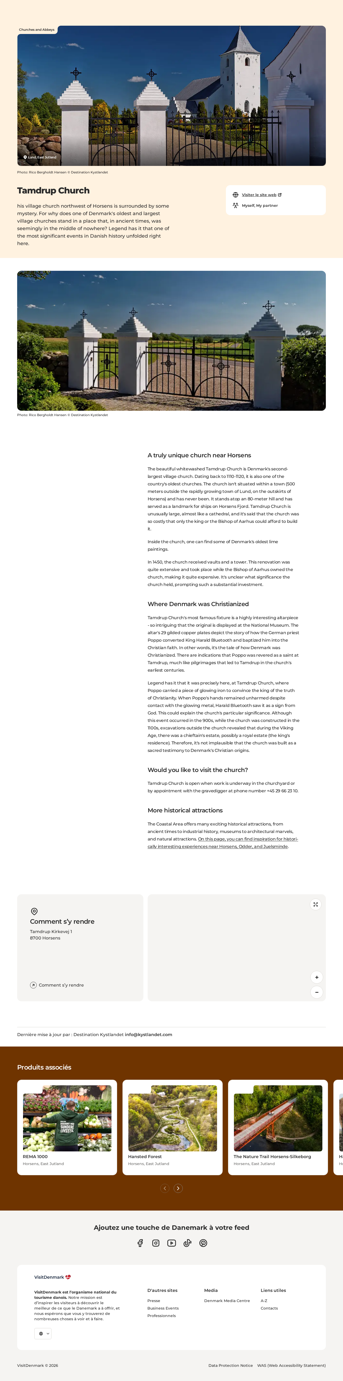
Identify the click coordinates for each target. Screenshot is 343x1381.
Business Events (163, 1308)
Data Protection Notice (230, 1365)
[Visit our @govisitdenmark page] (187, 1243)
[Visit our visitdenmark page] (171, 1243)
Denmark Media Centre (227, 1300)
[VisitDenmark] (52, 1277)
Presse (153, 1300)
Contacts (269, 1308)
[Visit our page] (156, 1243)
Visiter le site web (259, 194)
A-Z (264, 1300)
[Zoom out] (316, 992)
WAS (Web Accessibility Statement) (291, 1365)
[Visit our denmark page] (140, 1243)
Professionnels (161, 1315)
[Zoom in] (316, 977)
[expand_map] (316, 904)
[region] (237, 947)
